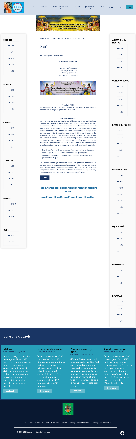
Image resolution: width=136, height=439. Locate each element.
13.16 (12, 90)
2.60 (12, 166)
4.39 (12, 58)
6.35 (121, 55)
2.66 (12, 45)
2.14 (120, 270)
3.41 (120, 99)
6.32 (121, 207)
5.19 (120, 201)
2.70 (12, 179)
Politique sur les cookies (102, 423)
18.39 (12, 128)
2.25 (121, 150)
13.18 (12, 96)
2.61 (12, 172)
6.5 (120, 61)
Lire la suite (11, 391)
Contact (45, 423)
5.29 (12, 65)
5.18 (120, 194)
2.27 (121, 156)
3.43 (121, 105)
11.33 (121, 175)
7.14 (12, 185)
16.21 (121, 86)
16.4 (12, 210)
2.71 (12, 52)
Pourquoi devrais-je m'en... (81, 350)
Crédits (65, 423)
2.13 (120, 131)
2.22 (120, 143)
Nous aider (55, 423)
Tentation (58, 55)
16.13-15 (13, 204)
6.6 (120, 67)
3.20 (12, 134)
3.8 (12, 141)
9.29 (12, 109)
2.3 (120, 276)
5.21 (120, 283)
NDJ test (8, 349)
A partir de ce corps (115, 349)
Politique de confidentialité (80, 423)
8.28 (12, 71)
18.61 (12, 242)
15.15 (12, 235)
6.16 (12, 147)
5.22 (121, 112)
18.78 (121, 188)
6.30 (12, 103)
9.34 (121, 321)
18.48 (121, 181)
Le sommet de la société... (51, 349)
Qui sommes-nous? (32, 423)
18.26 (12, 217)
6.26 (121, 48)
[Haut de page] (122, 434)
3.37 (121, 93)
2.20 (121, 137)
